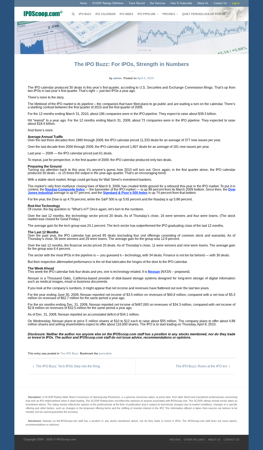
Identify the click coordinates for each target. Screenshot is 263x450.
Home (83, 3)
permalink (105, 353)
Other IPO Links (194, 439)
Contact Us (220, 3)
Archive (175, 439)
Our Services (157, 3)
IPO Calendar (105, 14)
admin (117, 78)
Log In (235, 3)
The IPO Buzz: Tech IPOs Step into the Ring (67, 366)
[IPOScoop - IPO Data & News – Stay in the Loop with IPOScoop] (44, 13)
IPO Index (126, 14)
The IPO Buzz (69, 353)
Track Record (137, 3)
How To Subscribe (181, 3)
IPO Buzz (85, 14)
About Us (202, 3)
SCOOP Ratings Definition (107, 3)
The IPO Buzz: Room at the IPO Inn (202, 366)
